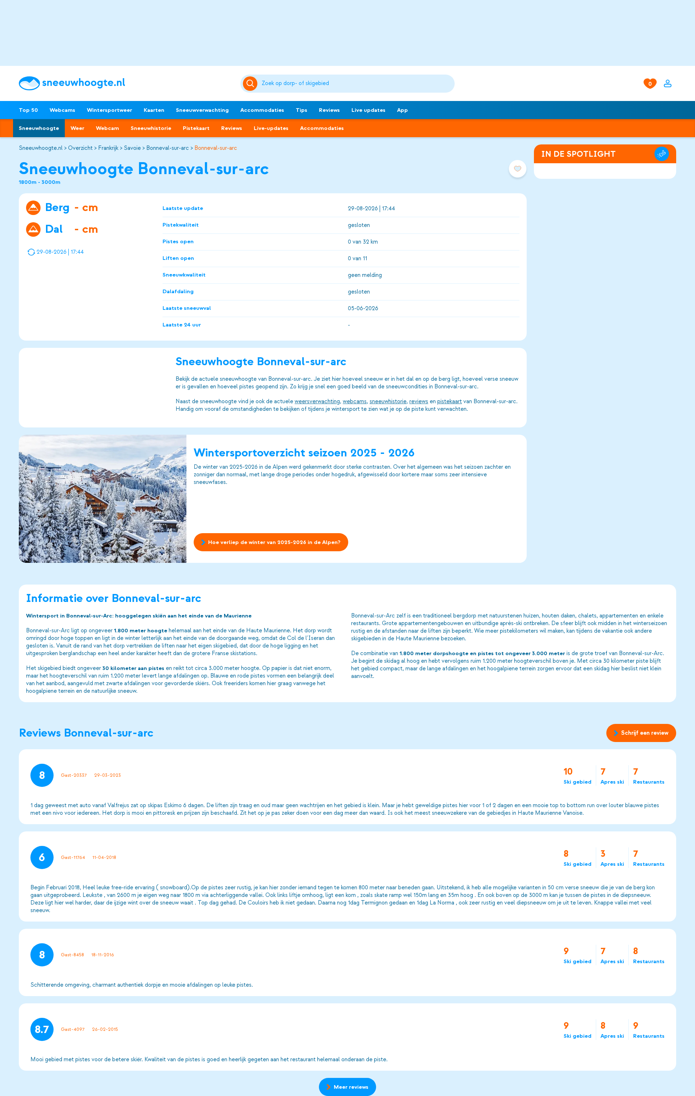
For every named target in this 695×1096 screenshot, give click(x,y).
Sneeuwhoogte (39, 128)
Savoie (132, 148)
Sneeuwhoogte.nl (41, 148)
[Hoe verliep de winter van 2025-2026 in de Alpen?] (102, 499)
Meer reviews (351, 1087)
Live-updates (271, 128)
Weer (77, 128)
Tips (301, 110)
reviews (418, 401)
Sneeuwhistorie (151, 128)
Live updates (368, 110)
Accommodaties (262, 110)
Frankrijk (108, 148)
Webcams (62, 110)
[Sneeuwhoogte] (126, 83)
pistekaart (449, 401)
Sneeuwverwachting (202, 110)
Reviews (329, 110)
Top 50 (28, 110)
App (402, 110)
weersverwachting (317, 401)
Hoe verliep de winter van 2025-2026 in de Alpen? (274, 542)
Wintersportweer (109, 110)
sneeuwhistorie (388, 401)
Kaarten (154, 110)
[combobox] (357, 83)
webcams (355, 401)
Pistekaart (196, 128)
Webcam (107, 128)
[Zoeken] (357, 83)
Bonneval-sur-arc (167, 148)
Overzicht (80, 148)
